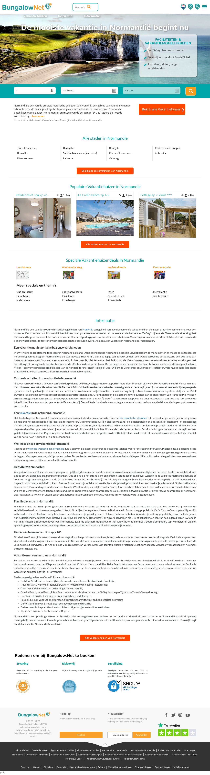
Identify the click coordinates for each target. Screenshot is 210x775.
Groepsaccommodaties (88, 750)
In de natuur (23, 300)
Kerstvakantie (162, 267)
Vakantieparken (39, 750)
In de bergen (69, 300)
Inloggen (197, 7)
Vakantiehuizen (35, 16)
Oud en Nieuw (24, 291)
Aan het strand (115, 296)
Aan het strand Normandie (114, 750)
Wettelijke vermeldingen (119, 767)
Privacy (101, 767)
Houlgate (114, 148)
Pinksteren (68, 296)
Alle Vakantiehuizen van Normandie (105, 637)
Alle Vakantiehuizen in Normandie (105, 244)
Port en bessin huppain (168, 148)
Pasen (110, 291)
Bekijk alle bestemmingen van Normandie (105, 170)
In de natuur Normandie (169, 750)
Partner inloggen (162, 767)
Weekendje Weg (72, 267)
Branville (22, 153)
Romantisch (114, 300)
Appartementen (58, 750)
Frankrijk (87, 329)
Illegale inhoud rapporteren (82, 767)
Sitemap (36, 767)
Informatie (92, 16)
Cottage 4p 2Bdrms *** (156, 195)
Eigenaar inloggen (143, 767)
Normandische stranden (133, 418)
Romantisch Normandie (37, 754)
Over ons (25, 767)
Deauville (68, 148)
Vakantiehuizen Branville (156, 754)
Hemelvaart (23, 296)
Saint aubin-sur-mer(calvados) (80, 153)
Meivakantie (160, 291)
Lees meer (38, 116)
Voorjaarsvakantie (72, 291)
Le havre (68, 158)
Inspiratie (65, 16)
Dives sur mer (25, 158)
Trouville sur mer (26, 148)
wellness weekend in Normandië (45, 448)
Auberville (161, 153)
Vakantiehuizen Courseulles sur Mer (103, 758)
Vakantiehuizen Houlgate (90, 754)
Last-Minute (23, 267)
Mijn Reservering (181, 767)
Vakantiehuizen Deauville (63, 754)
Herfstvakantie (116, 267)
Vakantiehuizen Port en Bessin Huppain (123, 754)
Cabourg (114, 158)
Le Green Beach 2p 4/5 (93, 195)
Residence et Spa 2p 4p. (32, 195)
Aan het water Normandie (142, 750)
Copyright (61, 767)
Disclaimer (48, 767)
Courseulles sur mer (120, 153)
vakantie (25, 413)
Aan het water (161, 296)
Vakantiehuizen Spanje (134, 758)
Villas (71, 750)
